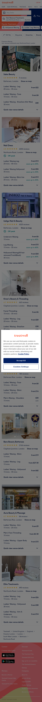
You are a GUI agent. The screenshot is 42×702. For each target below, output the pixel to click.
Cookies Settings (21, 367)
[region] (21, 351)
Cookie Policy (23, 354)
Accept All (21, 360)
